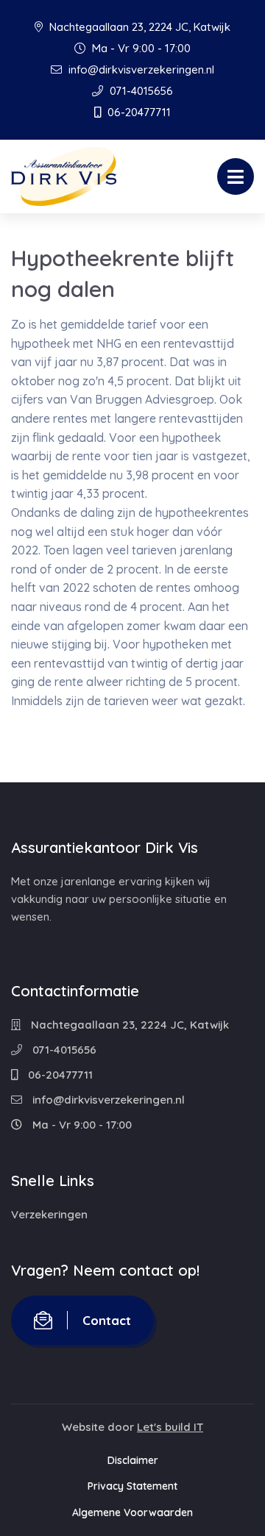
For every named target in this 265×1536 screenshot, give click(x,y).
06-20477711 (138, 112)
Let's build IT (170, 1427)
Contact (106, 1320)
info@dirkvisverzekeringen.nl (140, 69)
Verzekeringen (49, 1214)
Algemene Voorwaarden (132, 1512)
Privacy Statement (132, 1486)
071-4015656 (140, 91)
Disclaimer (132, 1460)
